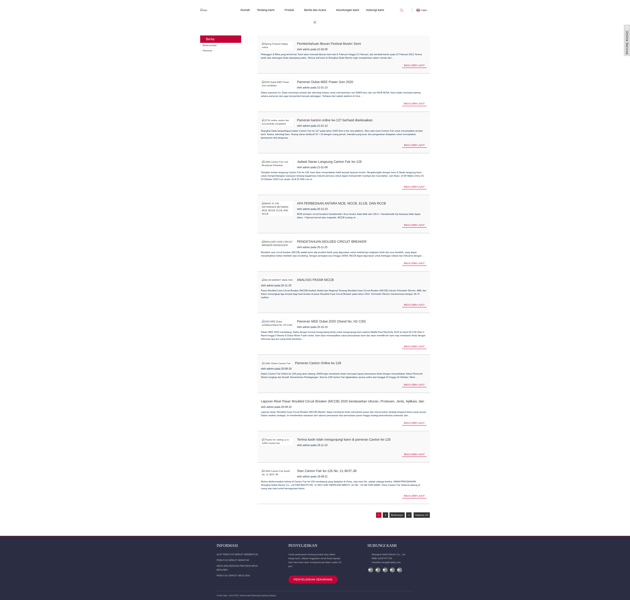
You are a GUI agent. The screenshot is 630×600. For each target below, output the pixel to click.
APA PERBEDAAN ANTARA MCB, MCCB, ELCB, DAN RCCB (341, 203)
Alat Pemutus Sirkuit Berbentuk (237, 554)
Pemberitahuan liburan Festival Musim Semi (329, 43)
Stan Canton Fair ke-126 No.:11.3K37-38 (327, 471)
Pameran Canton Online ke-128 (318, 363)
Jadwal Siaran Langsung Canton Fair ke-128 (329, 161)
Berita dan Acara (315, 10)
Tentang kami (265, 10)
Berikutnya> (397, 515)
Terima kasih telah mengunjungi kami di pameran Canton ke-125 (344, 439)
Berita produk (210, 45)
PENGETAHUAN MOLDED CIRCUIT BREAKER (332, 241)
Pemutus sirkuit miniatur (233, 560)
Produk (289, 10)
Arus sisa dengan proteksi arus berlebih (237, 568)
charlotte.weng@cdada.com (386, 562)
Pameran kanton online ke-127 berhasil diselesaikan (335, 120)
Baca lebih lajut (414, 65)
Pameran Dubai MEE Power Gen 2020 (325, 82)
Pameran (207, 50)
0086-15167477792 (382, 558)
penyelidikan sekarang (313, 579)
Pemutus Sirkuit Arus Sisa (233, 575)
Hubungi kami (375, 10)
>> (409, 515)
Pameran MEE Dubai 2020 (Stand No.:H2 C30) (331, 321)
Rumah (245, 10)
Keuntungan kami (347, 10)
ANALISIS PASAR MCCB (315, 280)
